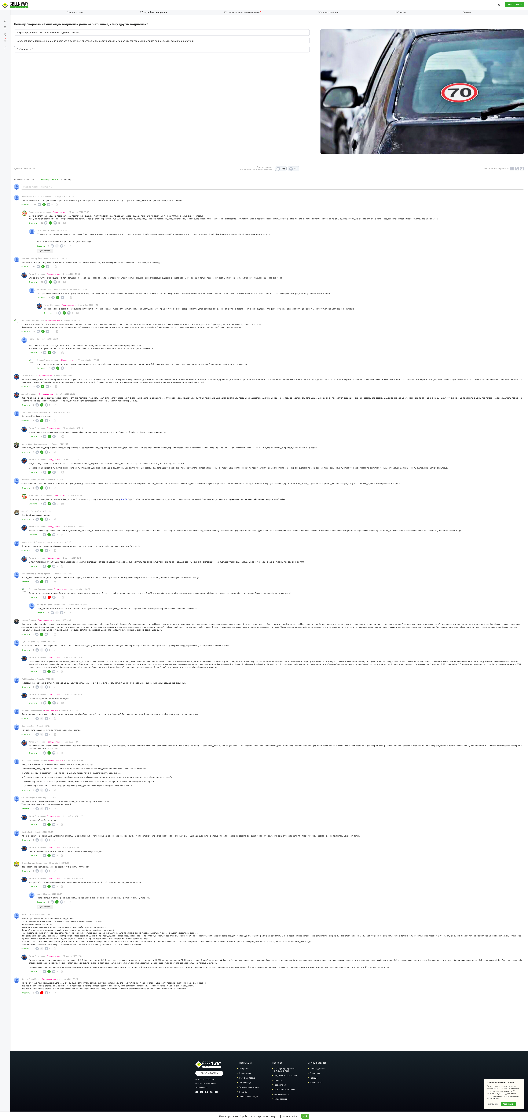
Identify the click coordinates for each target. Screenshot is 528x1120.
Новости (278, 1080)
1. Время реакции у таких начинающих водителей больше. (49, 32)
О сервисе (244, 1068)
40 (42, 223)
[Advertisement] (268, 1023)
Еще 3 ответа (44, 907)
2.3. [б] (124, 499)
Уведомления (280, 1085)
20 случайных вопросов (153, 12)
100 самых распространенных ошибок (242, 12)
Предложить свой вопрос (285, 1075)
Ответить (25, 204)
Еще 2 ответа (44, 251)
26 (42, 282)
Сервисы (243, 1092)
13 (59, 282)
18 (49, 297)
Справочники (245, 1073)
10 (51, 331)
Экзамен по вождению (249, 1087)
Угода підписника (202, 1087)
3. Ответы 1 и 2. (25, 49)
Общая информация (248, 1096)
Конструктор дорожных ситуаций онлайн (284, 1069)
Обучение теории (247, 1078)
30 (34, 331)
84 (34, 266)
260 (34, 204)
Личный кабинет (514, 4)
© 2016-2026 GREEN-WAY (205, 1079)
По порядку (66, 179)
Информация (245, 1062)
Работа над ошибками (328, 12)
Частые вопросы (281, 1094)
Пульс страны (280, 1099)
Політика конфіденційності (205, 1083)
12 (59, 223)
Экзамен (467, 12)
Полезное (277, 1062)
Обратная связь (209, 1073)
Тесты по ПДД (245, 1082)
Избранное (400, 12)
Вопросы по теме (75, 12)
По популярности (49, 179)
